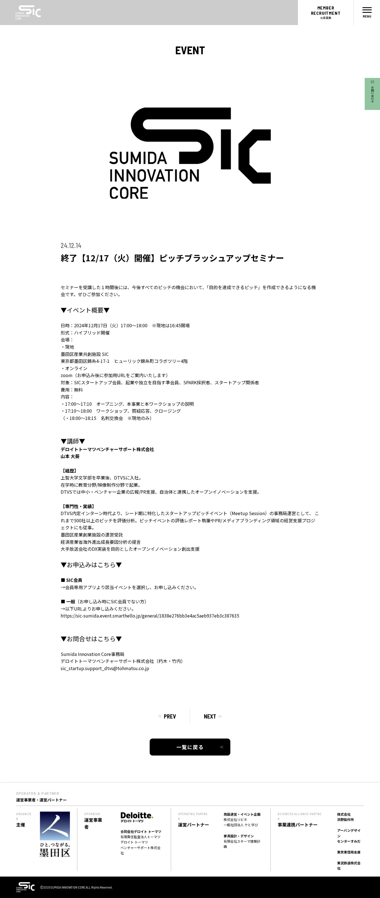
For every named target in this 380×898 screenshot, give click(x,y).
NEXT (210, 716)
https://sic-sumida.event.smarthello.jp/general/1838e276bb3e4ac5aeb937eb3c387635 (150, 615)
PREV (170, 716)
